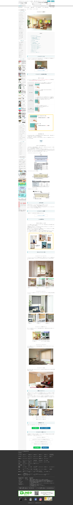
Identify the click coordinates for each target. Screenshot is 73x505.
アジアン (21, 154)
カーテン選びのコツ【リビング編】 (22, 164)
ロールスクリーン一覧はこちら (41, 437)
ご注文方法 (20, 478)
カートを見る (26, 479)
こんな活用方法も (33, 42)
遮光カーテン (24, 454)
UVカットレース (36, 456)
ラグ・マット (20, 38)
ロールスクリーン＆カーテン (36, 46)
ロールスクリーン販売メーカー (35, 52)
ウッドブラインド (21, 31)
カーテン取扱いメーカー (47, 471)
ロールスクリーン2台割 (35, 48)
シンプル (21, 144)
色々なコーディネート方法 (34, 44)
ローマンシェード (25, 460)
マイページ (26, 478)
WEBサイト (50, 501)
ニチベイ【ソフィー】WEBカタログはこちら (41, 441)
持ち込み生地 (40, 460)
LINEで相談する (37, 447)
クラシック (21, 148)
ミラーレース (20, 51)
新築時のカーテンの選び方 (22, 161)
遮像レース (40, 456)
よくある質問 (20, 482)
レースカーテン (21, 14)
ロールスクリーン (31, 463)
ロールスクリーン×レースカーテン (36, 45)
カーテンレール (21, 24)
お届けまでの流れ (21, 481)
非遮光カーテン (36, 454)
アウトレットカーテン (21, 18)
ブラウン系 (21, 127)
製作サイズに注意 (34, 37)
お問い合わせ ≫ (45, 447)
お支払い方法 (20, 479)
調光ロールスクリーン (21, 21)
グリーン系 (21, 134)
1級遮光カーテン (21, 44)
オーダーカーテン (21, 15)
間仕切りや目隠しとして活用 (36, 43)
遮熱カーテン (20, 47)
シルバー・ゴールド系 (22, 137)
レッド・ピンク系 (22, 130)
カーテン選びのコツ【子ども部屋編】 (22, 168)
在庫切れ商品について (21, 484)
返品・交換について (21, 483)
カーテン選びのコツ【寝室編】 (22, 166)
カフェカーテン (46, 458)
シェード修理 (46, 460)
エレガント (21, 151)
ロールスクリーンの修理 (34, 41)
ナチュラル (21, 147)
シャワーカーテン (21, 34)
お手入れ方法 (33, 40)
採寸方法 (20, 480)
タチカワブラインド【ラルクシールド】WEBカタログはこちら (41, 439)
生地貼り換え (35, 460)
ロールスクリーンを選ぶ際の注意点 (36, 36)
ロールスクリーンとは (34, 35)
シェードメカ (30, 460)
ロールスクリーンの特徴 (41, 70)
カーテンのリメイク (41, 474)
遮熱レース (20, 55)
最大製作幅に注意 (34, 38)
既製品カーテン (21, 28)
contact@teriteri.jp (50, 488)
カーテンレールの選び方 (22, 162)
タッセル (20, 25)
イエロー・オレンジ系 (22, 131)
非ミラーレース (21, 52)
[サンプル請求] (21, 500)
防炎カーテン (20, 48)
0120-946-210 (31, 488)
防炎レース (46, 456)
